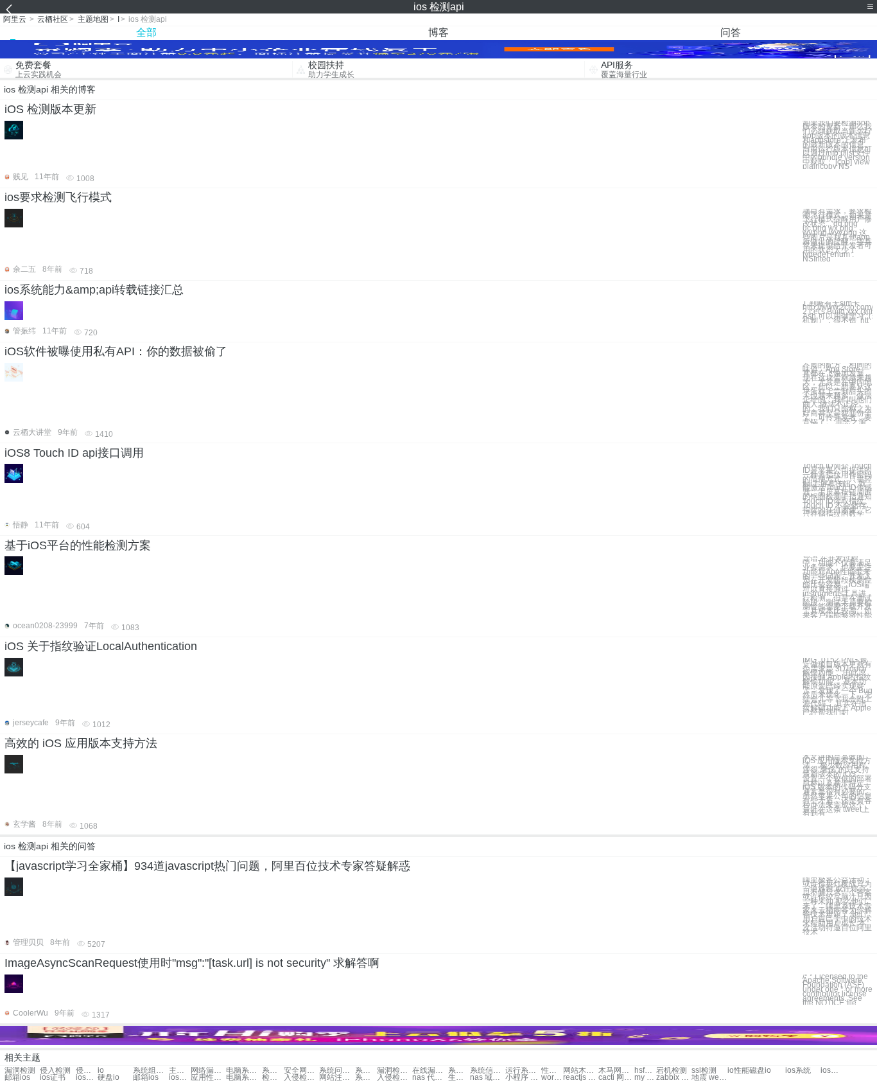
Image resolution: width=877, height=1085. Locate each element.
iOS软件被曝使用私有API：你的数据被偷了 (115, 351)
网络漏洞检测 (208, 1070)
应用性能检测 (208, 1077)
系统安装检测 (459, 1070)
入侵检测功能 (394, 1077)
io (101, 1070)
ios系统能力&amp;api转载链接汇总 (94, 289)
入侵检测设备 (301, 1077)
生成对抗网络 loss (459, 1077)
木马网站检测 (616, 1070)
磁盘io (760, 1070)
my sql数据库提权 (645, 1077)
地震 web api (709, 1077)
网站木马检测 (580, 1070)
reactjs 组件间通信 (580, 1077)
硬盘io (108, 1077)
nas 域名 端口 (487, 1077)
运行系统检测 (523, 1070)
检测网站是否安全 (273, 1077)
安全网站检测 (301, 1070)
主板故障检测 (180, 1070)
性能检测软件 (552, 1070)
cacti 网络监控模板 (616, 1077)
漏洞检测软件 (394, 1070)
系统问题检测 (336, 1070)
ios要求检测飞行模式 (58, 197)
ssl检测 (703, 1070)
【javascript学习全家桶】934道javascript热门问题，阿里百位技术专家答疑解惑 (207, 866)
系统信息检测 (487, 1070)
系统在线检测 (273, 1070)
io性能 (738, 1070)
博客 (438, 32)
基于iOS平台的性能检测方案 (77, 545)
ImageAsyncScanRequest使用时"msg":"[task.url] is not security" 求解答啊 (191, 963)
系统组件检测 (150, 1070)
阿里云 (14, 19)
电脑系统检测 (243, 1070)
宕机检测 (671, 1070)
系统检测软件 (366, 1070)
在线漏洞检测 (429, 1070)
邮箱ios (17, 1077)
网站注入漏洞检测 (336, 1077)
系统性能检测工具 (366, 1077)
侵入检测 (55, 1070)
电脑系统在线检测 (243, 1077)
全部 (146, 32)
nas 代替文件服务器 (429, 1077)
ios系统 (798, 1070)
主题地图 (93, 19)
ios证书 (831, 1070)
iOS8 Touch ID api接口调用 (74, 452)
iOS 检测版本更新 (50, 109)
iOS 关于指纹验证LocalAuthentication (100, 646)
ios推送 (87, 1077)
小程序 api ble (523, 1077)
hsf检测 (645, 1070)
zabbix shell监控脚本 (673, 1077)
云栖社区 (52, 19)
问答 (730, 32)
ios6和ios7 (180, 1077)
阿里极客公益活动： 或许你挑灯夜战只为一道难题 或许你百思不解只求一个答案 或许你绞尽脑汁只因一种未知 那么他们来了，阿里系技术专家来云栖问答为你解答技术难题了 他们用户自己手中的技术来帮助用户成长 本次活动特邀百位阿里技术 (837, 906)
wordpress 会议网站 (552, 1077)
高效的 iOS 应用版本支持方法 (80, 743)
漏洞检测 (19, 1070)
